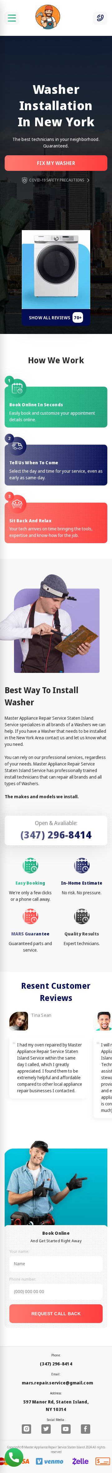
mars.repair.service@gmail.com (57, 1383)
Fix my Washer (56, 163)
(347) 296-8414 (56, 834)
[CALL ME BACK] (100, 18)
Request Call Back (56, 1313)
